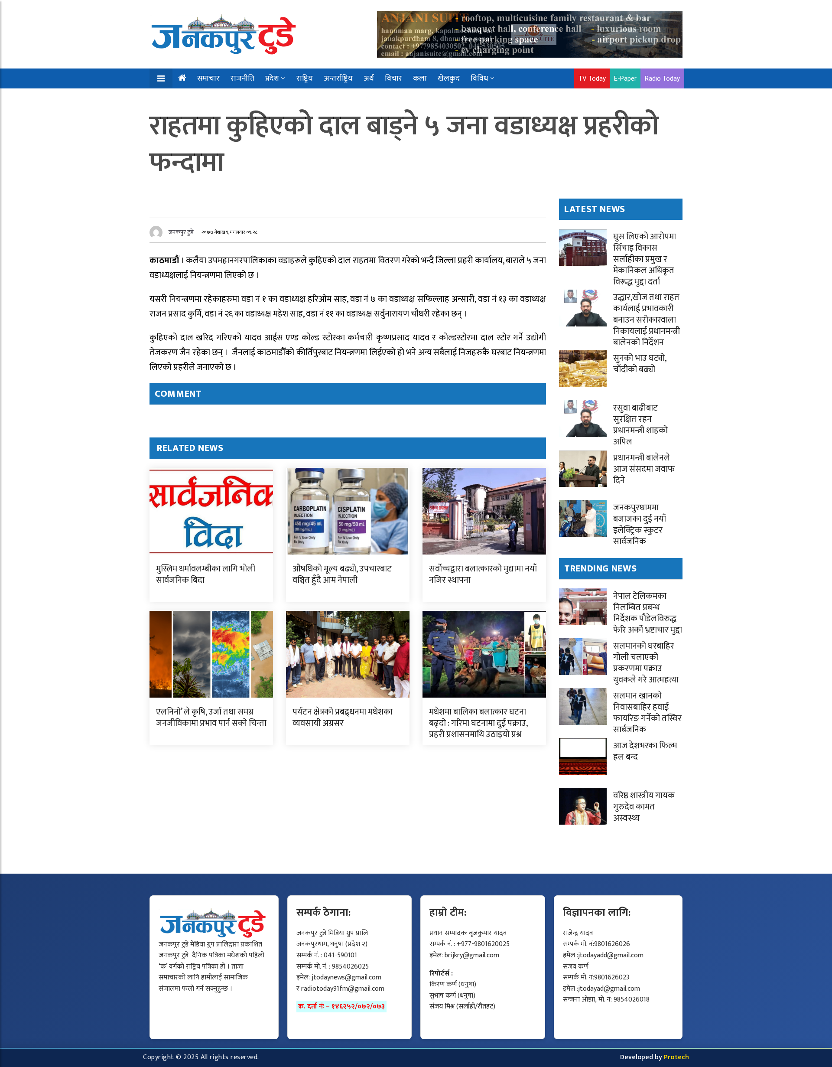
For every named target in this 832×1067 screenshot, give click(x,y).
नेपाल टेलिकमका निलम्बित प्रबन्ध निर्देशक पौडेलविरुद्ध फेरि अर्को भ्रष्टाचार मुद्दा (647, 613)
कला (420, 78)
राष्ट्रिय (304, 78)
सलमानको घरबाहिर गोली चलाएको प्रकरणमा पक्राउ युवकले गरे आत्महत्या (646, 663)
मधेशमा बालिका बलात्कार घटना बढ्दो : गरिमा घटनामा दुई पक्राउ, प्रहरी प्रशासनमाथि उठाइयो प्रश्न (478, 723)
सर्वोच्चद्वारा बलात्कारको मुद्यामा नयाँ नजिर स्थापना (483, 574)
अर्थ (369, 78)
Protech (676, 1057)
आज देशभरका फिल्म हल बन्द (645, 751)
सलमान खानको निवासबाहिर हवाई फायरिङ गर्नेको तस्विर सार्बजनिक (647, 712)
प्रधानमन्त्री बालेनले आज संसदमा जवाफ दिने (644, 469)
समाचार (208, 78)
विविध (479, 78)
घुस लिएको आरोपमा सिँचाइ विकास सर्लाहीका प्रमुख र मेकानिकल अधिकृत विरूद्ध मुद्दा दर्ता (644, 259)
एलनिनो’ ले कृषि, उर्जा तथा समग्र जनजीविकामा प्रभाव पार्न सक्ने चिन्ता (211, 718)
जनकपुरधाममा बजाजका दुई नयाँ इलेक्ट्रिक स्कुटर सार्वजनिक (639, 524)
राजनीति (242, 78)
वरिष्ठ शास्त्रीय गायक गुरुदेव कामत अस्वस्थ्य (644, 807)
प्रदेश (272, 78)
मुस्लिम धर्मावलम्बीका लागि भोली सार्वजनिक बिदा (205, 574)
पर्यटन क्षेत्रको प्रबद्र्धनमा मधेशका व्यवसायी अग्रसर (342, 718)
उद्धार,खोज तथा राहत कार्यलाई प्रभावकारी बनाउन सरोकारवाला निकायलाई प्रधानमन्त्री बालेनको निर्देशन (646, 320)
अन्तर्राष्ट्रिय (338, 78)
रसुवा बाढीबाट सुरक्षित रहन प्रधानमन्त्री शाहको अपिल (640, 425)
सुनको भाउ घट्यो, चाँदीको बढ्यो (639, 364)
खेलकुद (449, 78)
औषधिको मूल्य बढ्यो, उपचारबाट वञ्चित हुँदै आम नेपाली (342, 574)
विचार (393, 78)
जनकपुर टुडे (181, 232)
